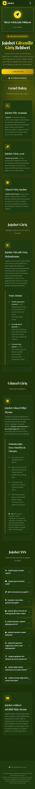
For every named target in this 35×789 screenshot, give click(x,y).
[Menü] (30, 3)
